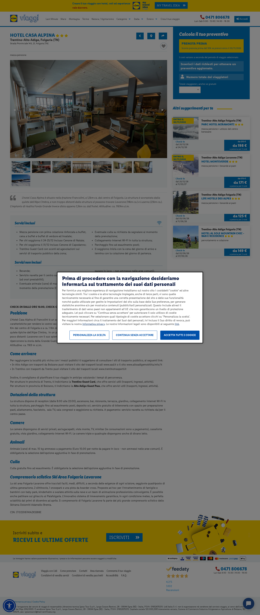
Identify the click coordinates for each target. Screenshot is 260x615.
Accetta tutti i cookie (180, 335)
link (177, 324)
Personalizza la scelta (89, 335)
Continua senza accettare (135, 335)
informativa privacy (93, 324)
